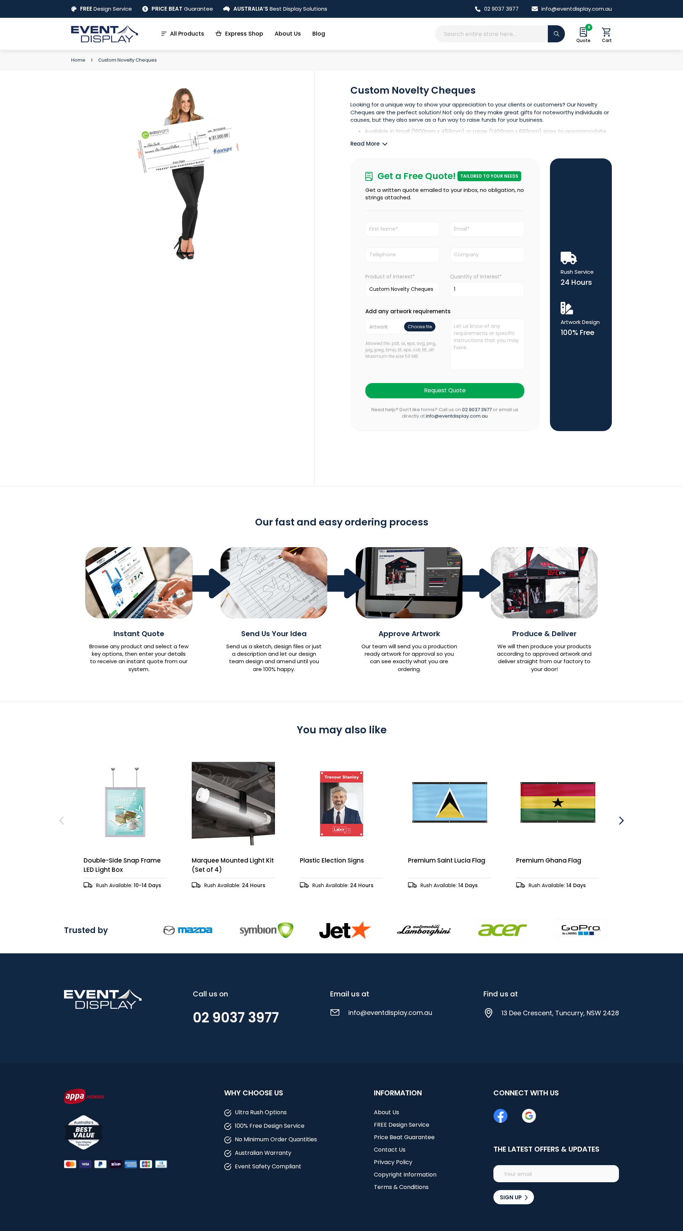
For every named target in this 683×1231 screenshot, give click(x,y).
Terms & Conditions (401, 1187)
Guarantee (182, 8)
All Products (187, 34)
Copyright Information (405, 1174)
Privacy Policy (393, 1162)
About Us (288, 34)
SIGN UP (511, 1197)
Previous (62, 820)
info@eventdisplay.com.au (576, 8)
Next (620, 820)
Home (78, 60)
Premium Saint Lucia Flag (446, 860)
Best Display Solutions (280, 8)
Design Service (106, 8)
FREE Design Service (401, 1125)
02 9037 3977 (501, 8)
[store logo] (104, 33)
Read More (365, 143)
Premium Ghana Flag (548, 860)
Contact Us (390, 1150)
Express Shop (244, 34)
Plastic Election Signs (332, 860)
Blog (318, 34)
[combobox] (500, 33)
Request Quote (445, 390)
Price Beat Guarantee (404, 1137)
